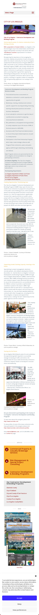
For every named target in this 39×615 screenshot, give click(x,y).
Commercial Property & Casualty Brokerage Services (20, 450)
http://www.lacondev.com (11, 421)
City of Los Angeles (13, 496)
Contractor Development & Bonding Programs (21, 473)
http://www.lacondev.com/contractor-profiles (16, 428)
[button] (36, 576)
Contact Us (9, 433)
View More (19, 567)
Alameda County (12, 488)
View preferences (19, 610)
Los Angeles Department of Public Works (16, 175)
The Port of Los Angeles (11, 177)
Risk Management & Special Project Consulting (19, 462)
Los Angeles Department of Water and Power (17, 174)
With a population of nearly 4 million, (14, 47)
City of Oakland (11, 491)
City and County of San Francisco (17, 493)
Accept (19, 598)
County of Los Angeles (14, 499)
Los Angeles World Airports (12, 179)
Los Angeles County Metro (15, 502)
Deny (19, 604)
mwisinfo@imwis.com (13, 431)
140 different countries (10, 52)
